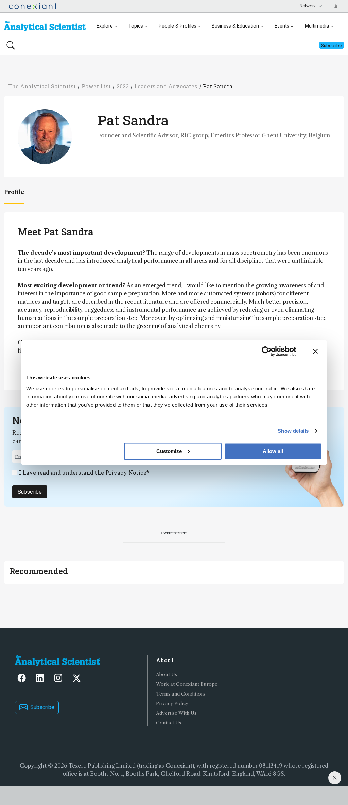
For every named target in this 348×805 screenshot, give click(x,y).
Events (282, 26)
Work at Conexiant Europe (187, 684)
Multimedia (317, 26)
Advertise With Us (176, 713)
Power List (96, 86)
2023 (123, 86)
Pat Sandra (217, 86)
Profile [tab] (14, 192)
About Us (166, 675)
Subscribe (30, 492)
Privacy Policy (172, 703)
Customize (169, 451)
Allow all (273, 451)
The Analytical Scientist (42, 86)
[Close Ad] (334, 777)
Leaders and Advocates (165, 86)
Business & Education (235, 26)
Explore (105, 26)
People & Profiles (177, 26)
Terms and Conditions (181, 694)
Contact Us (168, 723)
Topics (135, 26)
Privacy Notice (125, 472)
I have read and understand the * (84, 472)
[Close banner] (315, 351)
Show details (293, 431)
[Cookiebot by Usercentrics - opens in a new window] (266, 351)
